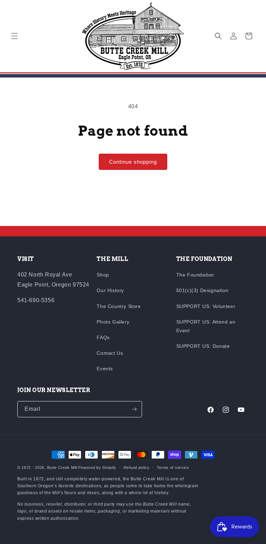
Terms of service (173, 467)
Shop (103, 275)
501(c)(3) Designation (202, 290)
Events (105, 368)
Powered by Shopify (97, 467)
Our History (110, 290)
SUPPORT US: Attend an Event (206, 326)
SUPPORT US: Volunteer (206, 306)
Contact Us (110, 353)
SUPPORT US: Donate (203, 346)
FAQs (103, 337)
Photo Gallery (113, 322)
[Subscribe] (134, 409)
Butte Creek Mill (62, 467)
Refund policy (137, 467)
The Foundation (195, 275)
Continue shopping (133, 162)
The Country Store (119, 306)
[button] (14, 36)
